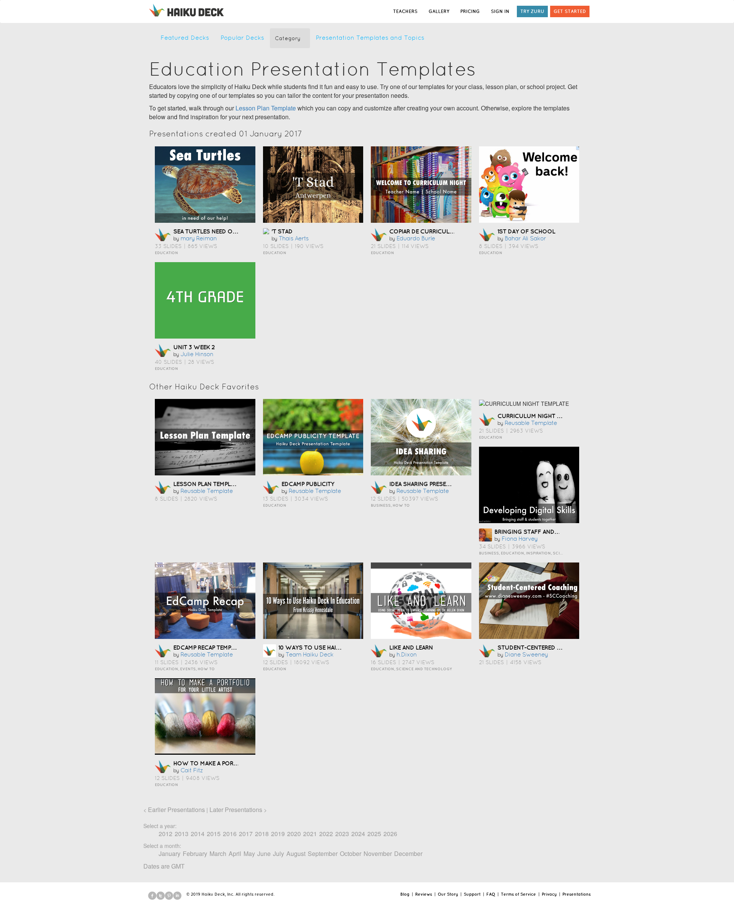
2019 (278, 833)
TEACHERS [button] (405, 11)
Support (472, 894)
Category (287, 38)
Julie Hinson (196, 354)
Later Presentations (235, 809)
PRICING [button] (470, 11)
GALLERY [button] (439, 11)
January (169, 853)
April (235, 853)
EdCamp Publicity (307, 483)
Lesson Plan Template (265, 108)
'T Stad (281, 231)
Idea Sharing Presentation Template (444, 483)
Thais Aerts (294, 238)
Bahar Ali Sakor (525, 238)
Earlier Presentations (176, 809)
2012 (165, 833)
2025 (374, 833)
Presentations (576, 894)
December (408, 853)
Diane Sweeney (526, 654)
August (295, 853)
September (323, 853)
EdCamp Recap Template (208, 647)
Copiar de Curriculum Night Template (448, 231)
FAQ (490, 894)
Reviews (423, 894)
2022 (326, 833)
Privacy (549, 894)
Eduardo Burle (415, 238)
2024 (358, 833)
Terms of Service (518, 894)
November (378, 853)
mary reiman (198, 238)
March (217, 853)
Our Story (448, 894)
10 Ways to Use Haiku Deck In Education (340, 647)
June (264, 853)
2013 (181, 833)
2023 (342, 833)
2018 (262, 833)
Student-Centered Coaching (542, 647)
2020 (294, 833)
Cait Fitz (191, 770)
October (350, 853)
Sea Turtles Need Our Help (214, 231)
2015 (214, 833)
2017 (246, 833)
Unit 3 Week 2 (193, 347)
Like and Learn (411, 647)
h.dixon (406, 654)
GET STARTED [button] (570, 11)
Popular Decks (242, 37)
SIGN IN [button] (500, 11)
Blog (404, 894)
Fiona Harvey (520, 538)
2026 (390, 833)
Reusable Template (206, 490)
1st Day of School (526, 231)
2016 (230, 833)
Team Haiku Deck (309, 654)
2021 (310, 833)
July (278, 853)
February (195, 853)
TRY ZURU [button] (532, 11)
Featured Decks (185, 37)
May (249, 853)
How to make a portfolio (214, 763)
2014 (198, 833)
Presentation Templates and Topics (370, 37)
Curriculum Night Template (540, 415)
